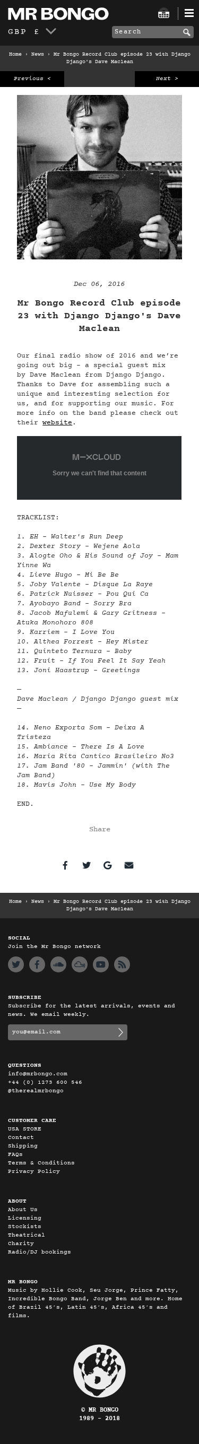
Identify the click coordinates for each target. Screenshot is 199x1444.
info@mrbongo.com (37, 1074)
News (37, 54)
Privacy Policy (34, 1172)
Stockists (24, 1227)
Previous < (32, 79)
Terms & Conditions (41, 1163)
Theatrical (26, 1235)
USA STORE (24, 1129)
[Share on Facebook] (65, 865)
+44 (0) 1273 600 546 (45, 1082)
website (57, 423)
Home (15, 54)
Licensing (24, 1218)
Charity (21, 1244)
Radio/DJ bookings (39, 1252)
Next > (167, 79)
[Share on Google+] (108, 865)
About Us (23, 1210)
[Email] (129, 865)
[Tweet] (86, 865)
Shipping (23, 1146)
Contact (21, 1138)
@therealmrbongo (36, 1091)
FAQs (15, 1155)
